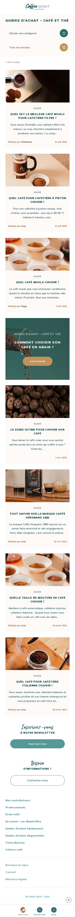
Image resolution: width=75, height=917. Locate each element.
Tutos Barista (15, 842)
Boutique (23, 915)
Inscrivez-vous (37, 743)
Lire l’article (37, 361)
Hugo (24, 306)
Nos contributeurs (17, 800)
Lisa (23, 226)
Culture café (13, 849)
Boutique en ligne (16, 865)
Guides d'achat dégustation (24, 835)
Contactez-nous (37, 780)
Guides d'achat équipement (24, 828)
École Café (12, 814)
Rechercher (39, 915)
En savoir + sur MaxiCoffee (23, 821)
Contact (10, 872)
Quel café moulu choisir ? (37, 282)
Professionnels (15, 807)
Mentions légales (16, 879)
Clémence (26, 141)
